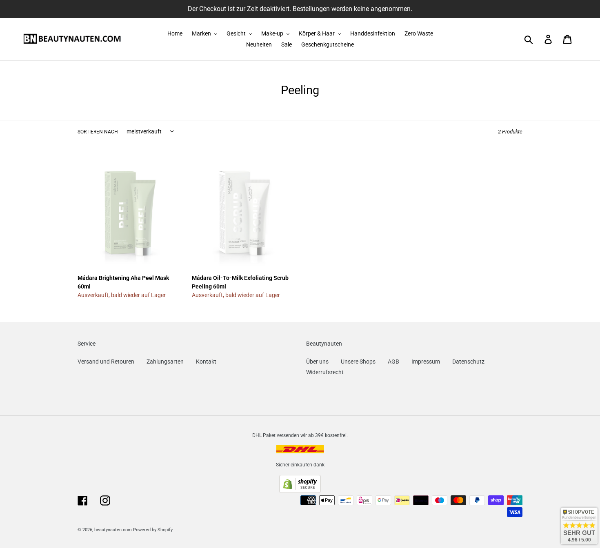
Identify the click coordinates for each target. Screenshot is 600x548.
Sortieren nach (98, 132)
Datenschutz (468, 361)
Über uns (317, 361)
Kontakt (206, 361)
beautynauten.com (113, 529)
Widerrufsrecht (325, 372)
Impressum (425, 361)
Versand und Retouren (106, 361)
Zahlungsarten (165, 361)
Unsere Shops (358, 361)
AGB (393, 361)
